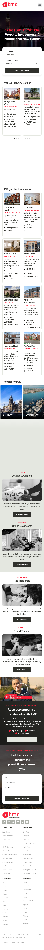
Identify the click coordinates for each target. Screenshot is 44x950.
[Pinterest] (27, 822)
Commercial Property (9, 854)
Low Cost (26, 839)
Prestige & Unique (29, 870)
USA (4, 905)
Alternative (6, 873)
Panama (5, 909)
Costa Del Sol (28, 901)
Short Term (27, 854)
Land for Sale (7, 858)
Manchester (27, 889)
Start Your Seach (22, 70)
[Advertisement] (22, 163)
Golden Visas (27, 862)
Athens (25, 916)
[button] (40, 5)
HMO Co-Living (7, 847)
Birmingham (27, 886)
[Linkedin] (18, 822)
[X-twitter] (22, 822)
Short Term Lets (8, 839)
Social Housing (7, 862)
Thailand (5, 924)
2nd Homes (6, 832)
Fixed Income (28, 851)
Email (8, 787)
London (25, 882)
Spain (4, 886)
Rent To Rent (7, 870)
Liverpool (26, 893)
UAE (4, 901)
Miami (25, 920)
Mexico (5, 917)
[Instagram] (9, 822)
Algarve (25, 905)
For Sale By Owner (29, 873)
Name (8, 778)
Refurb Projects (7, 851)
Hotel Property (7, 836)
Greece (5, 894)
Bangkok (26, 924)
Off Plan (26, 832)
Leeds (25, 897)
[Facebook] (4, 822)
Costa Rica (6, 913)
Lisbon (25, 908)
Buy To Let (6, 843)
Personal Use (27, 866)
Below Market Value (30, 843)
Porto (25, 912)
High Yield (26, 847)
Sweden (5, 898)
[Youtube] (13, 822)
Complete (26, 836)
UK (3, 883)
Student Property (8, 866)
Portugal (5, 890)
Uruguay (5, 920)
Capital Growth (28, 858)
